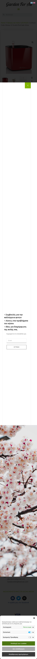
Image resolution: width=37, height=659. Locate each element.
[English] (34, 3)
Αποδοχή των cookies (18, 643)
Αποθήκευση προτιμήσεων (18, 654)
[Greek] (31, 3)
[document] (18, 329)
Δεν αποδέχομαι (18, 649)
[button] (34, 618)
